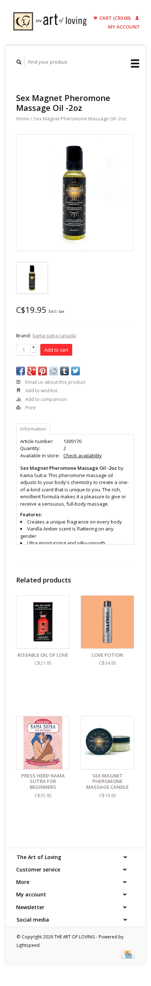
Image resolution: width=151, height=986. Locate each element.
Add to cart (56, 349)
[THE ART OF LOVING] (52, 22)
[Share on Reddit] (53, 371)
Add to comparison (45, 399)
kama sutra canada (54, 335)
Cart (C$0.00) (115, 18)
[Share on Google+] (31, 371)
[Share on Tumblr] (64, 371)
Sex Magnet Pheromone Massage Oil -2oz (79, 118)
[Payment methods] (128, 954)
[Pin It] (42, 371)
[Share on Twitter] (75, 371)
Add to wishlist (40, 390)
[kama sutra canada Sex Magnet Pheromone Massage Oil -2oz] (74, 193)
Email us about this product (54, 382)
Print (30, 407)
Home (22, 118)
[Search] (19, 62)
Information (33, 428)
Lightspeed (28, 945)
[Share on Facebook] (20, 371)
